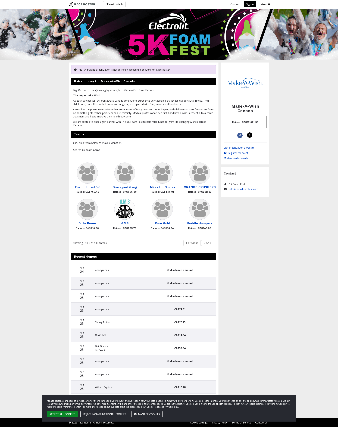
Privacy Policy (219, 422)
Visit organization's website (239, 147)
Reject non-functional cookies (104, 414)
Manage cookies (148, 414)
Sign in (250, 4)
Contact (234, 4)
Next (207, 243)
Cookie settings (199, 422)
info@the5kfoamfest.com (243, 189)
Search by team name (86, 150)
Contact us (261, 422)
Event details (115, 4)
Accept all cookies (62, 414)
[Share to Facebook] (240, 135)
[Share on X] (250, 135)
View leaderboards (237, 158)
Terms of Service (241, 422)
